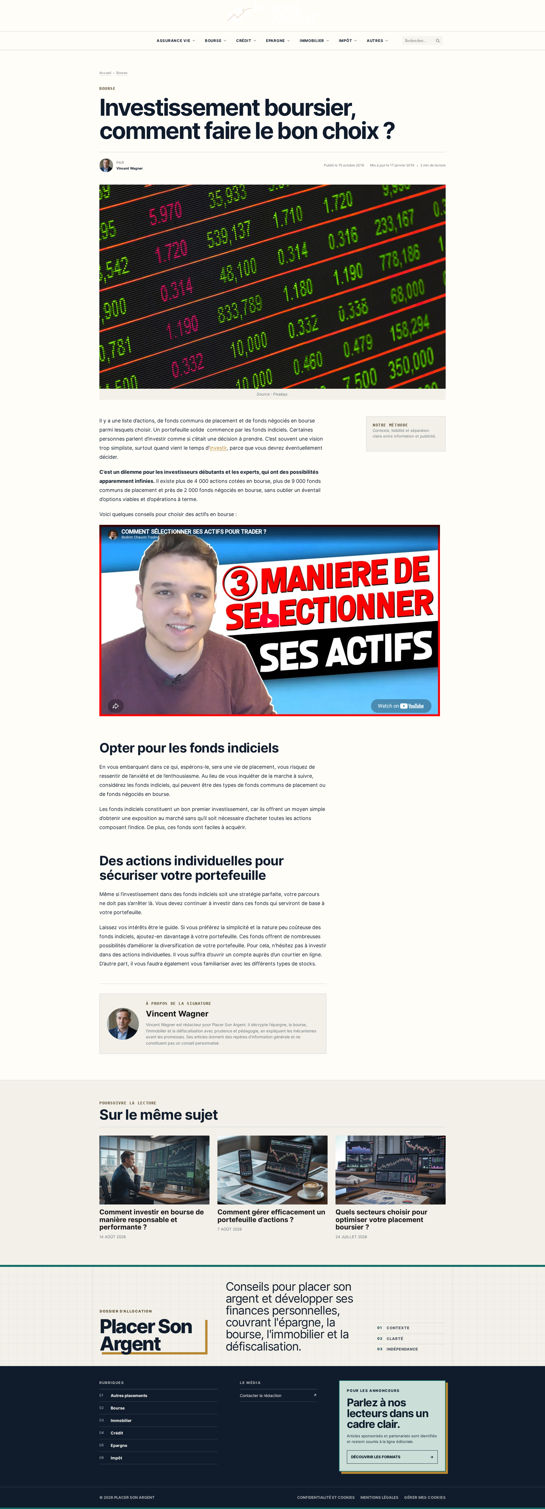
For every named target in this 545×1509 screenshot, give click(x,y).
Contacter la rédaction (278, 1395)
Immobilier (312, 40)
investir (218, 448)
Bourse (213, 40)
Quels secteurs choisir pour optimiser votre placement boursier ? (381, 1219)
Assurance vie (173, 40)
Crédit (243, 40)
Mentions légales (379, 1497)
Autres (375, 40)
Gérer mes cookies (425, 1497)
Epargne (275, 40)
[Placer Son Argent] (272, 15)
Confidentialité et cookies (326, 1497)
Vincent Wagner (177, 1013)
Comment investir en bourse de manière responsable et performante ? (151, 1219)
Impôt (345, 40)
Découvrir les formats (392, 1457)
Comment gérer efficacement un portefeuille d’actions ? (271, 1216)
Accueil (105, 73)
